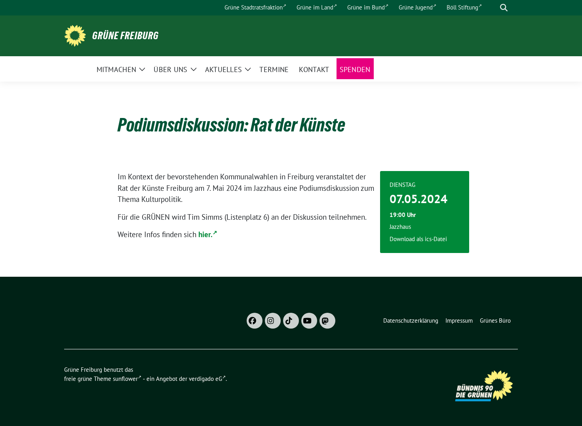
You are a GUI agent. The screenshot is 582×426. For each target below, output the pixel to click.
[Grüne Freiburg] (75, 35)
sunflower (125, 378)
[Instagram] (273, 321)
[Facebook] (254, 321)
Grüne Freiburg (125, 36)
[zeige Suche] (504, 7)
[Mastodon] (327, 321)
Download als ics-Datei (418, 239)
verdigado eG (205, 378)
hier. (205, 234)
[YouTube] (309, 321)
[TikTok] (291, 321)
